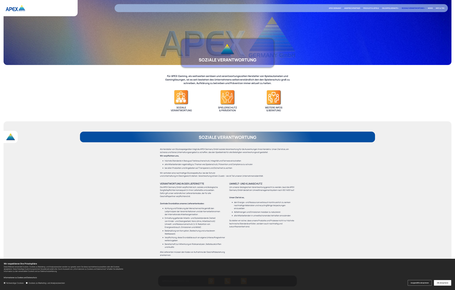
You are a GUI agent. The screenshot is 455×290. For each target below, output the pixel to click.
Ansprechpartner (352, 8)
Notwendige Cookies (15, 283)
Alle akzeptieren (442, 283)
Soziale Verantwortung (413, 8)
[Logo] (40, 8)
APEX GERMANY (335, 8)
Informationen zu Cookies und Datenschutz (20, 278)
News (430, 8)
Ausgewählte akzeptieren (420, 283)
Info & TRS (440, 8)
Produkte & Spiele (371, 8)
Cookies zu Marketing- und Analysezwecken (46, 283)
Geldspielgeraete (390, 8)
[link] (389, 8)
